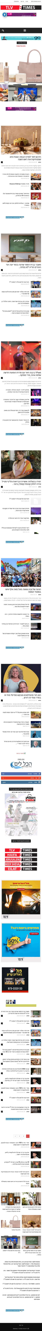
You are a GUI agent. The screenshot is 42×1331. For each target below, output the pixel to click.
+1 (3, 778)
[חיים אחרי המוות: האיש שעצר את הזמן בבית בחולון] (36, 422)
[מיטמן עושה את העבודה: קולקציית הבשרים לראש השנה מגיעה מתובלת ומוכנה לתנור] (10, 1198)
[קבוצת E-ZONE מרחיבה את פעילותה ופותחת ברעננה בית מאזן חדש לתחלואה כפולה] (36, 1071)
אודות (27, 1)
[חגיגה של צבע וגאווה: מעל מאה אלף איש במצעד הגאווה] (21, 572)
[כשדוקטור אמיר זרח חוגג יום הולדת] (36, 520)
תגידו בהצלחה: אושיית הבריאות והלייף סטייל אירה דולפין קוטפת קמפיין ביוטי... (21, 482)
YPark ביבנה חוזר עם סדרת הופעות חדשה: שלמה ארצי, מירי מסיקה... (22, 373)
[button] (3, 30)
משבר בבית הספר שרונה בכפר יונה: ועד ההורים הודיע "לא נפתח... (23, 266)
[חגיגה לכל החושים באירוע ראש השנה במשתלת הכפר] (36, 1183)
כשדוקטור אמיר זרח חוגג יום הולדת (18, 518)
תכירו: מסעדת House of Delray (19, 184)
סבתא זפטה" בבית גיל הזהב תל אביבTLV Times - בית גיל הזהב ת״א (21, 1288)
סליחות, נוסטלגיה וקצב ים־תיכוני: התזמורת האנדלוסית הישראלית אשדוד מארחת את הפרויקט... (16, 401)
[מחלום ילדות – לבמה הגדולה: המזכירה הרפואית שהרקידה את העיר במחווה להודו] (36, 392)
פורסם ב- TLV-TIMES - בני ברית (31, 1284)
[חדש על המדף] (21, 66)
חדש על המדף (16, 1230)
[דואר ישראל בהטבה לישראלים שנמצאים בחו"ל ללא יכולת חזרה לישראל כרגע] (36, 530)
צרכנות (38, 75)
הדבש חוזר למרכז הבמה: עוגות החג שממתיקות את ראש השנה (25, 158)
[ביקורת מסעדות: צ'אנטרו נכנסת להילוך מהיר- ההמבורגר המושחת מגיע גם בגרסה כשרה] (36, 176)
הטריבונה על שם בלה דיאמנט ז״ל (19, 282)
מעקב (4, 782)
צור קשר (22, 1)
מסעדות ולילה (3, 92)
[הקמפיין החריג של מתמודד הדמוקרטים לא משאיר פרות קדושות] (36, 724)
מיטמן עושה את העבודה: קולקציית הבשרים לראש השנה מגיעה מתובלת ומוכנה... (11, 1209)
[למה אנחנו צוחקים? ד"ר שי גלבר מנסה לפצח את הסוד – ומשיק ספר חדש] (36, 714)
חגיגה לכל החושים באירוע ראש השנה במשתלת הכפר (21, 46)
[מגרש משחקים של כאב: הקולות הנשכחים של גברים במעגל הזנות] (36, 636)
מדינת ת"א (38, 96)
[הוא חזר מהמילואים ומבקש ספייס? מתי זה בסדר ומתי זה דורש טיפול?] (21, 678)
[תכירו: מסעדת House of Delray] (36, 186)
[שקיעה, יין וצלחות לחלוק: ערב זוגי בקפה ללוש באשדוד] (36, 205)
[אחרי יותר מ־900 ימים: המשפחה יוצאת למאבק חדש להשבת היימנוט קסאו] (36, 1090)
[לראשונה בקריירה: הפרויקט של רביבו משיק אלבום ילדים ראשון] (36, 412)
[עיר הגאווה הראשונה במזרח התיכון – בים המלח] (36, 616)
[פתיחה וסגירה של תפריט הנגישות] (4, 14)
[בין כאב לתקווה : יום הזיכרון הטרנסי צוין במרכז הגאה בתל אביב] (36, 626)
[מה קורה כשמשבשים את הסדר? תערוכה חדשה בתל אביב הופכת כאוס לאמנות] (36, 1109)
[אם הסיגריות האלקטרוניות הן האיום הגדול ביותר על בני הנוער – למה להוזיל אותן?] (36, 743)
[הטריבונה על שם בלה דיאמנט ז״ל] (25, 96)
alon (39, 81)
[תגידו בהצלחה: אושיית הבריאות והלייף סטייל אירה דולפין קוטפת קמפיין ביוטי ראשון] (21, 464)
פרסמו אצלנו (16, 1)
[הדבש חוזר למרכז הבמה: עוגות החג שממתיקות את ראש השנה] (21, 140)
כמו (3, 774)
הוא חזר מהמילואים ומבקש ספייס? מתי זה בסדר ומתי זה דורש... (22, 696)
